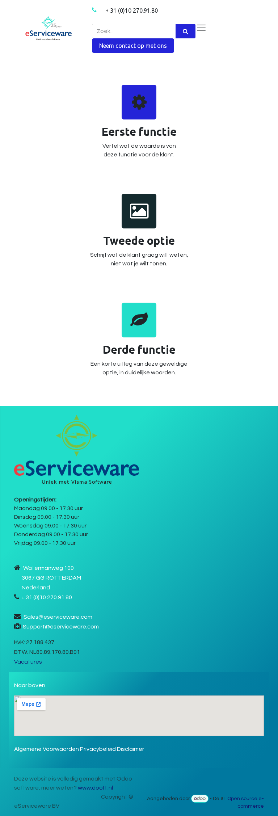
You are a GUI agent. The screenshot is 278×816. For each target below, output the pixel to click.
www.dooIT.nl (95, 788)
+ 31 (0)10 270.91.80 (131, 10)
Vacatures (28, 662)
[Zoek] (185, 31)
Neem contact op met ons (133, 45)
